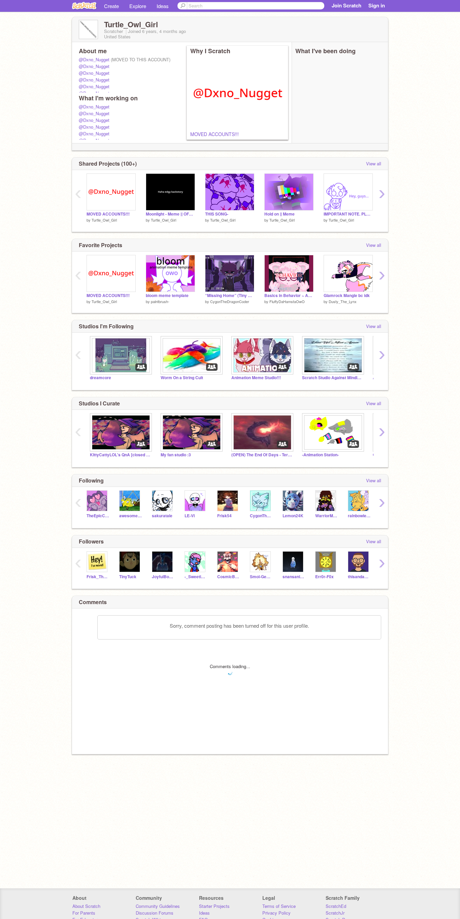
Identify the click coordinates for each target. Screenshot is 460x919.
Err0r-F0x (324, 577)
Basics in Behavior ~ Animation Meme (289, 295)
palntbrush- (160, 301)
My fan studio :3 (176, 455)
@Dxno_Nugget (94, 59)
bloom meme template (167, 295)
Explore (137, 5)
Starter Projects (214, 906)
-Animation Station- (320, 455)
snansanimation (294, 577)
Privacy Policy (276, 913)
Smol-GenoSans (261, 577)
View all (373, 163)
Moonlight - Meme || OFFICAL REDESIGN (170, 214)
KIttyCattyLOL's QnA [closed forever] (120, 455)
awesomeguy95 (130, 516)
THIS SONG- (216, 214)
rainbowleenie (359, 516)
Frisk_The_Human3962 (98, 577)
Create (111, 5)
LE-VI (190, 516)
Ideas (163, 5)
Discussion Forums (154, 913)
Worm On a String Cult (182, 378)
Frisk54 (224, 516)
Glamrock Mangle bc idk (347, 295)
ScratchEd (336, 906)
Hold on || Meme (279, 214)
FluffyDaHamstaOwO (287, 301)
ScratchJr (335, 913)
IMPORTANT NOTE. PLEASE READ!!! (348, 214)
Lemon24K (293, 516)
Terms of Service (279, 906)
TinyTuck (127, 577)
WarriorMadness (326, 516)
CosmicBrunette (228, 577)
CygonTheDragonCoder (229, 301)
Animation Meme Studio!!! (256, 378)
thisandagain (359, 577)
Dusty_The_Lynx (343, 301)
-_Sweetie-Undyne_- (196, 577)
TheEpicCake (98, 516)
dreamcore (100, 378)
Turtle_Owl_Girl (104, 220)
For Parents (83, 913)
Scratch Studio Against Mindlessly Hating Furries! (332, 378)
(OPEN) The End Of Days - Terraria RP (261, 455)
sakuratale (162, 516)
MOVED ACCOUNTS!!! (214, 134)
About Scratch (86, 906)
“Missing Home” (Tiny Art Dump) (229, 295)
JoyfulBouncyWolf (163, 577)
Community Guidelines (158, 906)
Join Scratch (346, 5)
